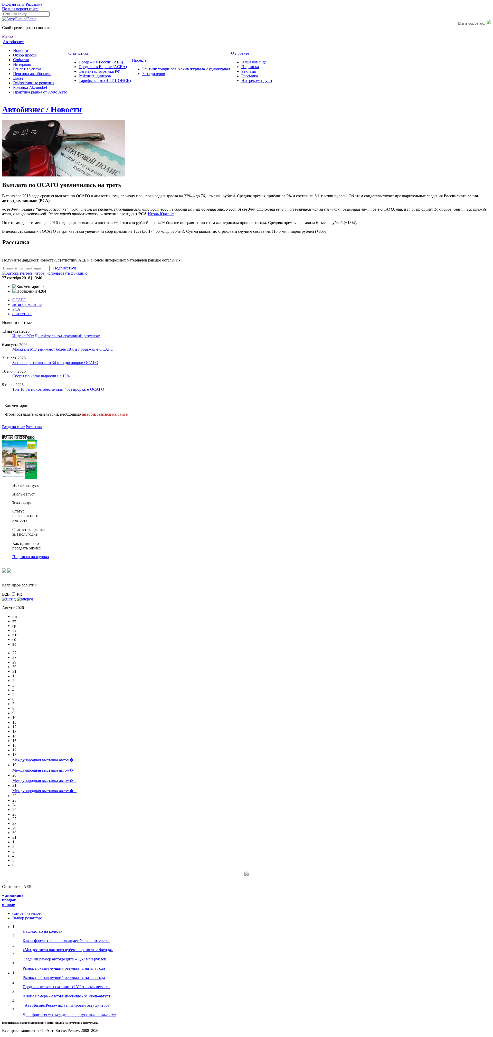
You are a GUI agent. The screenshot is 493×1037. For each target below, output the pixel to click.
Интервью (22, 64)
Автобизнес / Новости (42, 109)
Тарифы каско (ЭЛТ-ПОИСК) (105, 80)
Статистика (78, 53)
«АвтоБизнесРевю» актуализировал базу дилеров (66, 1005)
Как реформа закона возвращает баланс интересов (66, 940)
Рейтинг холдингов (159, 69)
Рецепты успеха (27, 69)
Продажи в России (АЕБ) (101, 62)
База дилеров (153, 73)
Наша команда (254, 62)
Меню (7, 36)
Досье (18, 78)
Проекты (140, 60)
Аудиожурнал (218, 69)
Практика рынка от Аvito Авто (40, 92)
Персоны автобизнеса (32, 73)
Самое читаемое (26, 913)
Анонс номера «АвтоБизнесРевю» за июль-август (66, 996)
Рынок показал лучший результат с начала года (64, 968)
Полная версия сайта (20, 9)
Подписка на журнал (30, 557)
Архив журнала (191, 69)
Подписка (250, 66)
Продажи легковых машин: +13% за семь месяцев (66, 987)
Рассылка (34, 4)
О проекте (240, 53)
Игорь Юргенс (161, 214)
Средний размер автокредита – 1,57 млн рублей (64, 959)
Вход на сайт (13, 4)
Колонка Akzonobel (30, 87)
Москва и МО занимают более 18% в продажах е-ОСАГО (62, 349)
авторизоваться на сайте (105, 414)
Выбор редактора (27, 918)
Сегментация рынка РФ (99, 71)
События (21, 60)
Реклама (248, 71)
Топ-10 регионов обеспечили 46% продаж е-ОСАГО (58, 389)
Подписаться (64, 268)
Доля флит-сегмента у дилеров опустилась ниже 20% (69, 1014)
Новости (20, 50)
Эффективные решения (33, 83)
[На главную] (19, 19)
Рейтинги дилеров (95, 76)
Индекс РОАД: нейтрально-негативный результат (56, 336)
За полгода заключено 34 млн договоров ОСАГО (55, 362)
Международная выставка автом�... (44, 760)
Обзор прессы (25, 55)
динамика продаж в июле (12, 900)
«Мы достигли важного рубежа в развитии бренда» (68, 950)
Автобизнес (13, 42)
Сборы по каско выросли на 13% (41, 376)
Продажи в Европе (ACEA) (103, 66)
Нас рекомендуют (256, 80)
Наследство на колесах (42, 931)
